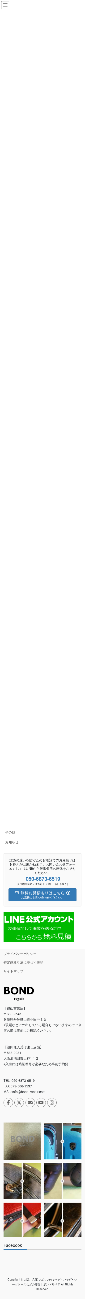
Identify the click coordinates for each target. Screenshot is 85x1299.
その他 (10, 832)
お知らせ (11, 842)
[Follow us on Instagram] (52, 1102)
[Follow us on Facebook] (8, 1102)
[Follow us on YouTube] (41, 1102)
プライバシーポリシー (20, 953)
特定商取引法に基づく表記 (23, 962)
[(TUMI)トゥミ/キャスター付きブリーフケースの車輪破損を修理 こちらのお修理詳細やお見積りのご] (62, 1181)
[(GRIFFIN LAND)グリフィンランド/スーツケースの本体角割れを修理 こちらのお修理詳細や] (62, 1141)
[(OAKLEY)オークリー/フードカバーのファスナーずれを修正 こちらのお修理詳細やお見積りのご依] (22, 1221)
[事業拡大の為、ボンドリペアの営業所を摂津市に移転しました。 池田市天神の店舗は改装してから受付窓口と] (22, 1141)
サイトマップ (13, 971)
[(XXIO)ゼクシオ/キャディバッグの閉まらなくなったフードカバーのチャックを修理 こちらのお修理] (62, 1221)
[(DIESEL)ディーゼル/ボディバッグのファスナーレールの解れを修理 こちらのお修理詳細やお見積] (22, 1181)
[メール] (30, 1102)
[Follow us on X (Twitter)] (19, 1102)
